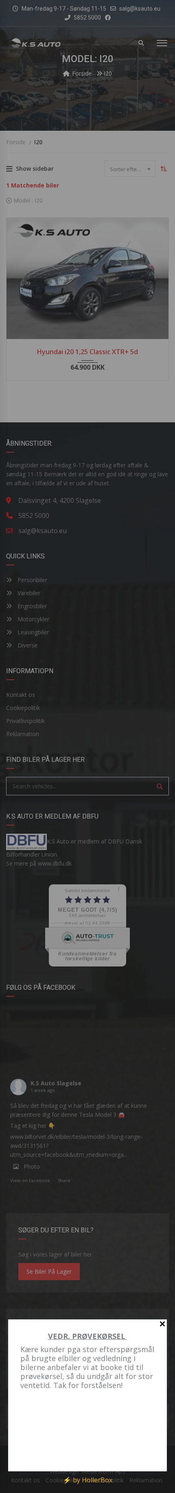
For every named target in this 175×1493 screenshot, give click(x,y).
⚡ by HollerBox (87, 1479)
